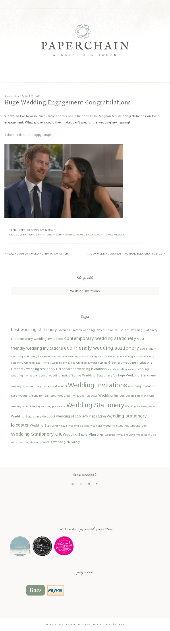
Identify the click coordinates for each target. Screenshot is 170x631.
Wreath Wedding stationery (61, 442)
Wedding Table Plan (79, 434)
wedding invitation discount (48, 386)
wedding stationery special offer (125, 425)
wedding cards (19, 386)
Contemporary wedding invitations (37, 339)
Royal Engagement (90, 234)
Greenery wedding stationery (33, 369)
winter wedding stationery (26, 442)
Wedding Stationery (95, 405)
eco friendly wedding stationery (101, 348)
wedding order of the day (25, 406)
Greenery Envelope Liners (91, 362)
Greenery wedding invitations (130, 362)
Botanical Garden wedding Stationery (131, 330)
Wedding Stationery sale (49, 425)
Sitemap (120, 624)
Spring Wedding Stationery (91, 375)
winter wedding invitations (112, 434)
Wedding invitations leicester (77, 395)
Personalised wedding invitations (81, 369)
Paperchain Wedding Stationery (84, 40)
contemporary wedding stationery (100, 338)
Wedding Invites (111, 395)
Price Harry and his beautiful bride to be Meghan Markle (80, 116)
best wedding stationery (34, 329)
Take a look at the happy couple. (29, 135)
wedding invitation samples (37, 395)
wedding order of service (140, 395)
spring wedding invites (54, 375)
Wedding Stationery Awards (141, 406)
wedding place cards (53, 406)
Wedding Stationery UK (36, 434)
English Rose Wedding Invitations (71, 356)
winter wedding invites (142, 434)
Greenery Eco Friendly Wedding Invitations (49, 362)
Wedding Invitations (41, 230)
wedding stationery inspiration (81, 416)
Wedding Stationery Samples (85, 425)
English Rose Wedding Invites (109, 356)
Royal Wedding (115, 234)
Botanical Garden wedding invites (81, 330)
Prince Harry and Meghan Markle (52, 234)
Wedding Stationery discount (33, 416)
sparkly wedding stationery (123, 369)
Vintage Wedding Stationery (134, 375)
